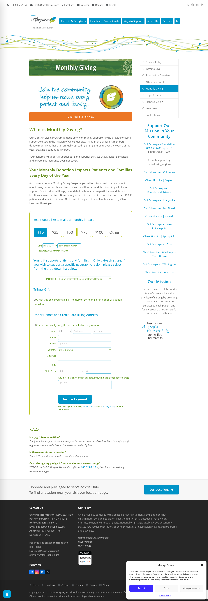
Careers (85, 4)
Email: (53, 337)
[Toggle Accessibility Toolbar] (7, 594)
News (106, 585)
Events (112, 4)
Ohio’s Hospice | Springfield (159, 236)
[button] (201, 565)
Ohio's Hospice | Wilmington (159, 264)
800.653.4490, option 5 (159, 148)
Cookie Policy (165, 595)
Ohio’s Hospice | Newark (159, 216)
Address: (52, 355)
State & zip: (50, 371)
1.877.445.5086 (58, 518)
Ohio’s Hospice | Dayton (159, 180)
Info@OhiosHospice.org (46, 4)
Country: (52, 349)
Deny (166, 588)
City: (54, 364)
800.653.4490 (88, 467)
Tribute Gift (41, 289)
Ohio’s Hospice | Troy (159, 244)
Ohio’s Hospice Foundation (159, 144)
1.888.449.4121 (50, 522)
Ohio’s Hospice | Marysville (159, 200)
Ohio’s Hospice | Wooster (159, 272)
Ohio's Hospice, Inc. (59, 592)
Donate (99, 4)
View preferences (191, 588)
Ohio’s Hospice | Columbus (159, 172)
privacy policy (109, 406)
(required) (51, 278)
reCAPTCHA (88, 406)
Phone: (52, 343)
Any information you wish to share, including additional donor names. (94, 377)
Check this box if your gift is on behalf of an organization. (68, 325)
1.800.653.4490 (19, 4)
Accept (141, 588)
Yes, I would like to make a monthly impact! (63, 220)
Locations (69, 4)
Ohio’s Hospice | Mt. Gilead (159, 208)
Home (36, 585)
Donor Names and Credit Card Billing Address (65, 315)
